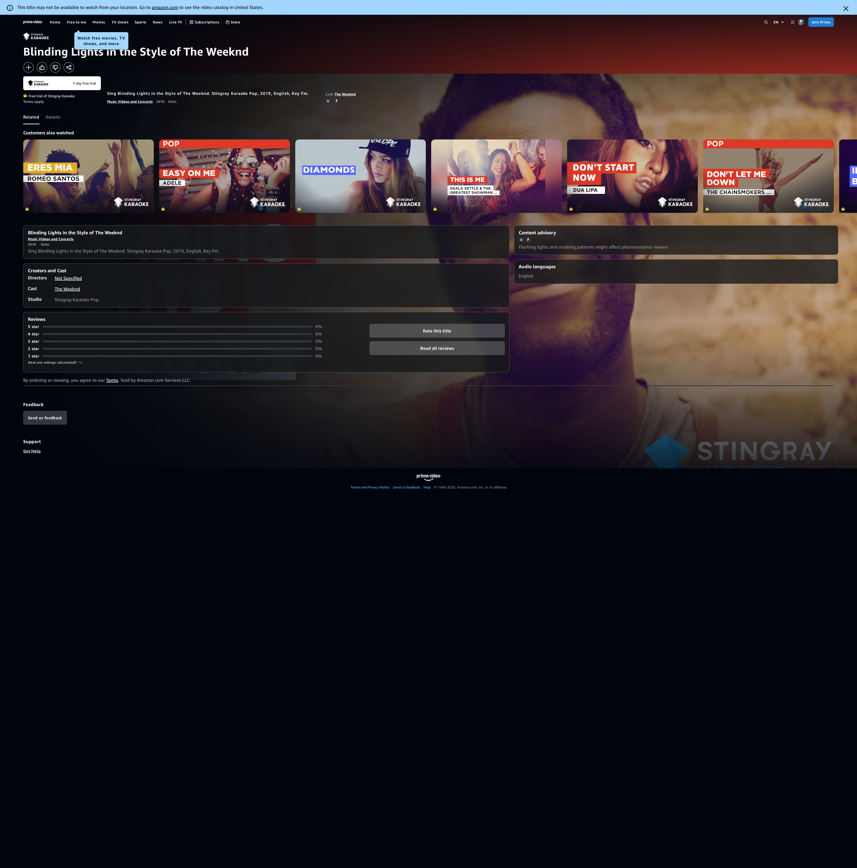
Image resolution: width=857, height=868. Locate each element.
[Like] (42, 67)
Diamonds (360, 176)
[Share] (68, 67)
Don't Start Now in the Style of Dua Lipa (632, 176)
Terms (112, 380)
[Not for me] (55, 67)
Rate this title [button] (437, 330)
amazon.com (165, 7)
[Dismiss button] (846, 8)
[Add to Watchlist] (28, 67)
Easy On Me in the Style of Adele (224, 176)
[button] (55, 362)
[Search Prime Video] (766, 22)
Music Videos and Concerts (130, 101)
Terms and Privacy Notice (370, 487)
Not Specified (68, 278)
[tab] (31, 117)
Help (427, 487)
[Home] (32, 22)
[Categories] (792, 22)
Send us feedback (406, 487)
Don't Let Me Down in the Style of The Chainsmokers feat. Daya (768, 176)
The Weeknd (345, 94)
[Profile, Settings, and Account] (801, 22)
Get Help (32, 451)
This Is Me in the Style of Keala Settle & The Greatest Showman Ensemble (496, 176)
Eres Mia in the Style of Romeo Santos (88, 176)
